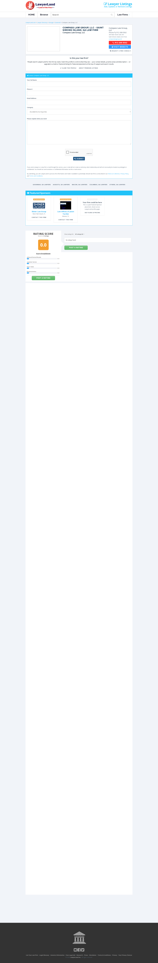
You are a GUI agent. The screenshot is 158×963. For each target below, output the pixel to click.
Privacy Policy (124, 174)
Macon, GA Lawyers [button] (79, 184)
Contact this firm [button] (39, 217)
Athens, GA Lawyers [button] (117, 184)
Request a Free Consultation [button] (121, 51)
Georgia (51, 22)
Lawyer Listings (119, 4)
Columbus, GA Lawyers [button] (98, 184)
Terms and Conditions (36, 176)
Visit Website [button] (120, 47)
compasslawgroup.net (115, 39)
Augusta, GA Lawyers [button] (61, 184)
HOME (31, 14)
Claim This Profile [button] (68, 68)
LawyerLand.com (31, 22)
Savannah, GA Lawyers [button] (42, 184)
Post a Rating (43, 278)
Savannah (58, 22)
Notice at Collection (114, 174)
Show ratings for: (69, 234)
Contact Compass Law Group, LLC (39, 75)
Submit (80, 159)
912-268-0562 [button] (120, 42)
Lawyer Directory (42, 22)
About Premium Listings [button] (88, 68)
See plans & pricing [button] (92, 212)
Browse (44, 14)
